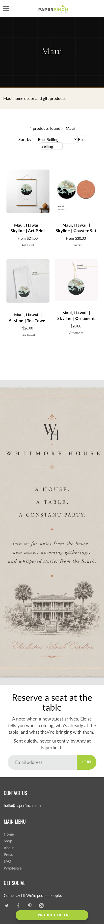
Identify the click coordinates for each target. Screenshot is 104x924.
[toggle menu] (6, 8)
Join (86, 762)
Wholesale (13, 868)
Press (8, 854)
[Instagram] (41, 905)
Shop (8, 841)
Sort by (24, 139)
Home (9, 834)
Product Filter (53, 915)
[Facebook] (18, 905)
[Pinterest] (29, 905)
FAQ (7, 861)
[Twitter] (6, 905)
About (9, 848)
